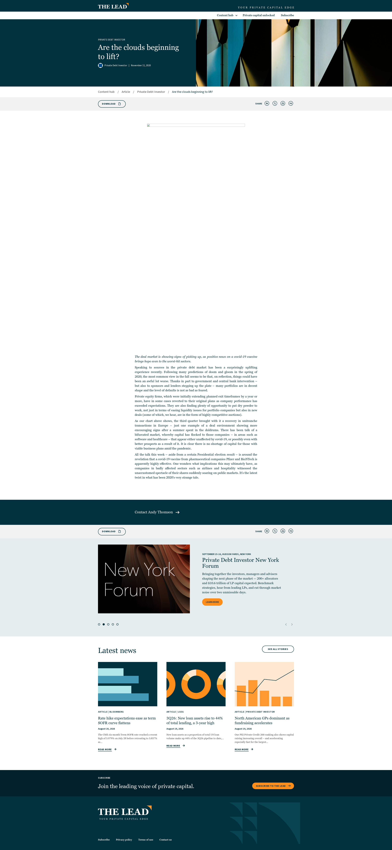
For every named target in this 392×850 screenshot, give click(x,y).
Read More (105, 749)
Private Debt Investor (111, 39)
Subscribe (287, 15)
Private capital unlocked (259, 15)
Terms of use (145, 839)
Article (126, 92)
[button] (286, 624)
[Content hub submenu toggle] (236, 15)
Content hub (225, 15)
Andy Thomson (161, 512)
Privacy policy (124, 839)
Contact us (165, 839)
